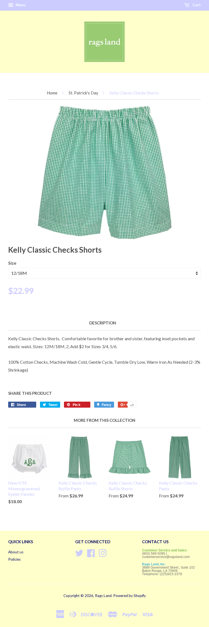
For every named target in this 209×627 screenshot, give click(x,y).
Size (12, 262)
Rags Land (103, 595)
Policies (14, 559)
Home (52, 92)
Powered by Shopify (129, 595)
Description (102, 322)
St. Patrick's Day (83, 92)
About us (15, 552)
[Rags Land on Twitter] (79, 552)
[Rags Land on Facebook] (91, 552)
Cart (196, 4)
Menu (20, 4)
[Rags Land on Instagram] (103, 552)
